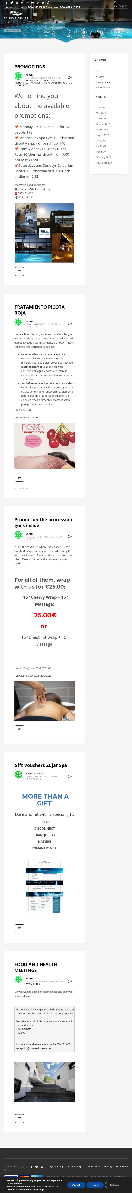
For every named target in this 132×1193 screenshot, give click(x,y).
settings (40, 1189)
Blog (98, 70)
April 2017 (101, 146)
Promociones (32, 80)
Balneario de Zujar (36, 773)
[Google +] (48, 2)
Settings (114, 1185)
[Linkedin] (42, 2)
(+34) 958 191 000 (37, 7)
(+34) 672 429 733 (70, 7)
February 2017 (103, 157)
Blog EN (100, 76)
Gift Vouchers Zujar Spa (40, 765)
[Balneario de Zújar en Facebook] (31, 1167)
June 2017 (101, 140)
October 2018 (103, 124)
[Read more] (19, 275)
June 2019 (101, 107)
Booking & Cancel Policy (116, 1166)
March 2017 (102, 151)
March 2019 (102, 118)
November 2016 (104, 162)
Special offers (65, 83)
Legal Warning (56, 1166)
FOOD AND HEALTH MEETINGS (35, 967)
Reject (95, 1185)
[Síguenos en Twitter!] (36, 1167)
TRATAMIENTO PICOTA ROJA (39, 310)
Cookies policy (93, 1166)
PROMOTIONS (29, 66)
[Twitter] (11, 2)
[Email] (32, 2)
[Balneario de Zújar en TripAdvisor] (27, 2)
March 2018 (102, 129)
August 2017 (102, 135)
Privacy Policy (74, 1166)
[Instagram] (17, 2)
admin (29, 74)
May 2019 (101, 113)
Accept (76, 1185)
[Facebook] (6, 2)
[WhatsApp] (37, 2)
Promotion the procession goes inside (43, 522)
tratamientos (24, 488)
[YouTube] (22, 2)
